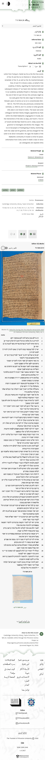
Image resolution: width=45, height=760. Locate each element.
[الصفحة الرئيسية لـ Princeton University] (22, 756)
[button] (36, 5)
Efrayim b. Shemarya (31, 166)
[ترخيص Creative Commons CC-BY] (22, 743)
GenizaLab (22, 713)
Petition (20, 190)
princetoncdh (24, 723)
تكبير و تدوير (13, 248)
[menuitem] (41, 664)
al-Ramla (40, 180)
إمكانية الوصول (22, 733)
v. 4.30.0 (22, 751)
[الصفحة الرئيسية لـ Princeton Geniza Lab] (29, 702)
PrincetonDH (23, 718)
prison (13, 190)
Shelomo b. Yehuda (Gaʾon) (35, 157)
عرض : (20, 607)
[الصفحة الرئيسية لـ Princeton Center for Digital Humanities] (15, 702)
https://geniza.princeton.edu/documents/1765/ (22, 643)
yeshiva (5, 190)
